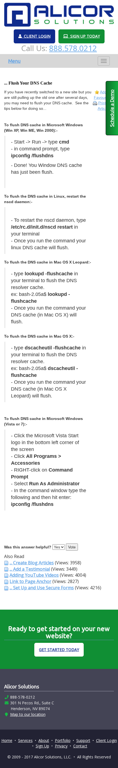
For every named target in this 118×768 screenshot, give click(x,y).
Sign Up (42, 746)
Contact (80, 746)
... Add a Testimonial (30, 569)
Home (6, 740)
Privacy (61, 746)
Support (83, 740)
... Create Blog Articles (32, 563)
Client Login (106, 740)
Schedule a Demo (112, 108)
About (43, 740)
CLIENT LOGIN (36, 36)
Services (25, 740)
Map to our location (28, 714)
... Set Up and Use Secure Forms (42, 588)
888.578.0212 (73, 48)
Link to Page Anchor (30, 581)
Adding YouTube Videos (34, 575)
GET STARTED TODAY (59, 649)
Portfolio (63, 740)
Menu (14, 61)
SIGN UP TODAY (84, 36)
